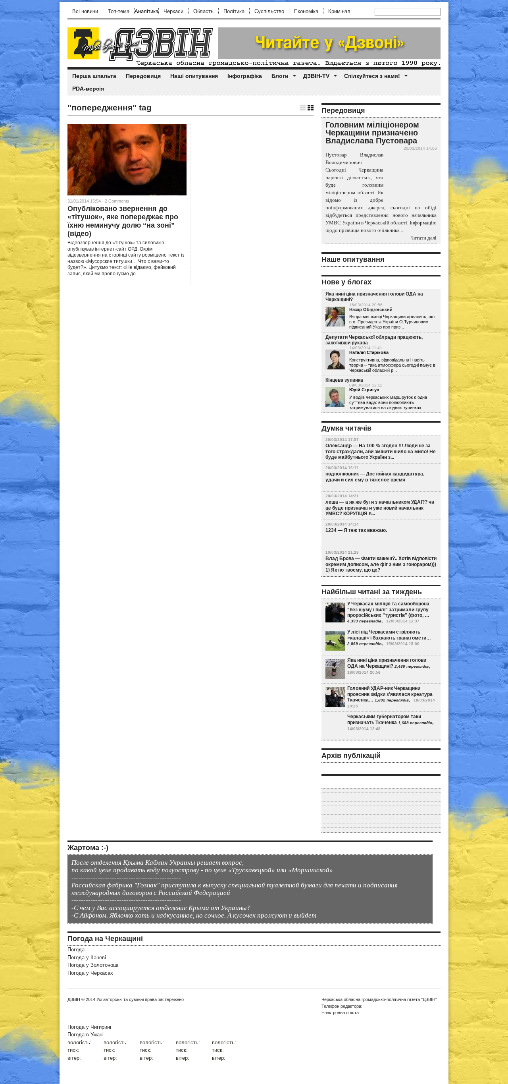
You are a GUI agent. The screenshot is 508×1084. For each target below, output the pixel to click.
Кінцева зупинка (344, 380)
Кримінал (339, 11)
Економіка (306, 11)
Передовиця (143, 76)
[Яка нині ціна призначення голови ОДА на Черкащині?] (335, 317)
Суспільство (269, 11)
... (402, 327)
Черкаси (173, 11)
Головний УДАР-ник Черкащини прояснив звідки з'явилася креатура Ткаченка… (390, 694)
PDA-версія (88, 88)
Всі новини (85, 11)
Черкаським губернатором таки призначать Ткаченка (384, 719)
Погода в (85, 1035)
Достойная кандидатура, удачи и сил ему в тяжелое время (374, 476)
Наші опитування (194, 76)
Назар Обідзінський (371, 309)
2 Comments (117, 201)
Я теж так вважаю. (365, 530)
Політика (233, 11)
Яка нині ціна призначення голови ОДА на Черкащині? (386, 663)
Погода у (86, 957)
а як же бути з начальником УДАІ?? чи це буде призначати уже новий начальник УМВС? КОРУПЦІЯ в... (379, 507)
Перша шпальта (94, 76)
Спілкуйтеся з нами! (372, 76)
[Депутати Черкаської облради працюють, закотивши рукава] (335, 360)
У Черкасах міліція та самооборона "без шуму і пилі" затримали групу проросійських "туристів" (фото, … (388, 609)
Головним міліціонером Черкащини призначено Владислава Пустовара (372, 132)
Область (203, 11)
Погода (76, 950)
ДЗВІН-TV (316, 76)
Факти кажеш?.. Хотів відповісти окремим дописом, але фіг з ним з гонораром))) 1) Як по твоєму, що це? (381, 564)
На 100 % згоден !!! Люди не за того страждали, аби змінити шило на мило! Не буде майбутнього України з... (380, 451)
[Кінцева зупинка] (335, 397)
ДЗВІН (73, 999)
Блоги (280, 76)
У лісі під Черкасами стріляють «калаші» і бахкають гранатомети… (389, 634)
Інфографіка (244, 76)
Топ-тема (118, 11)
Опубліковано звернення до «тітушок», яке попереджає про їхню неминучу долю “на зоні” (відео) (122, 221)
